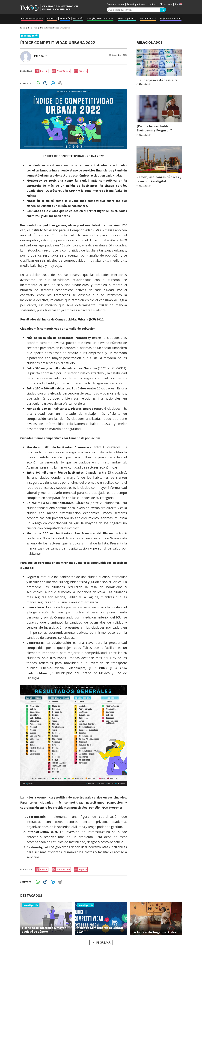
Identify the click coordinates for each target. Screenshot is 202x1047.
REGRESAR (103, 942)
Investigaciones (136, 4)
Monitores (166, 4)
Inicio (22, 28)
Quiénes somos (115, 4)
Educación (78, 18)
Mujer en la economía (170, 18)
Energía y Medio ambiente (100, 18)
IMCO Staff (40, 56)
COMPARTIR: (26, 83)
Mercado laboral (148, 18)
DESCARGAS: (26, 70)
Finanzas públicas (127, 18)
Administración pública (32, 18)
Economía (65, 18)
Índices (153, 4)
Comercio (52, 18)
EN (177, 4)
